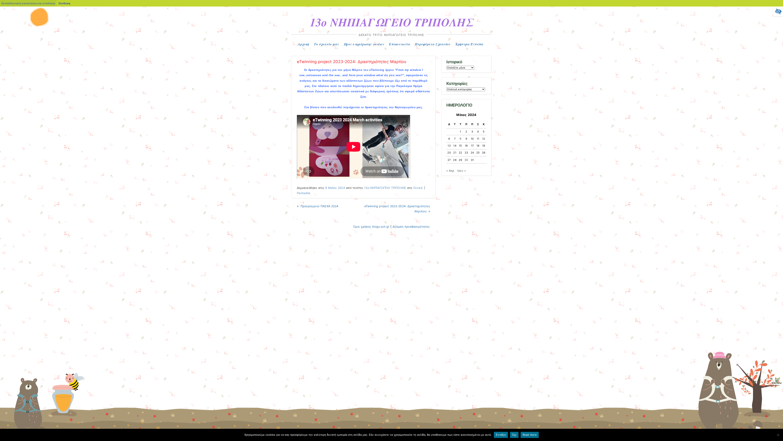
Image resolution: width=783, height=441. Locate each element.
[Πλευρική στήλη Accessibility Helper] (778, 11)
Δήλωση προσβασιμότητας (411, 226)
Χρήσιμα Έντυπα (469, 44)
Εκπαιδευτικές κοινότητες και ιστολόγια (28, 3)
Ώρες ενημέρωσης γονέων (364, 44)
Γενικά (418, 187)
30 (466, 159)
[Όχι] (778, 435)
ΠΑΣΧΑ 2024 (317, 206)
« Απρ (450, 170)
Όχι (514, 434)
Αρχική (303, 44)
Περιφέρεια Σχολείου (432, 44)
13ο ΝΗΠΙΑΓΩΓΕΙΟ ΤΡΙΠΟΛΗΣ (391, 22)
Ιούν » (461, 170)
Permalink (304, 193)
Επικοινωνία (399, 44)
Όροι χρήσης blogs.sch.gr (371, 226)
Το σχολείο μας (326, 44)
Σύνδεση (64, 3)
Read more (530, 434)
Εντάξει (501, 434)
